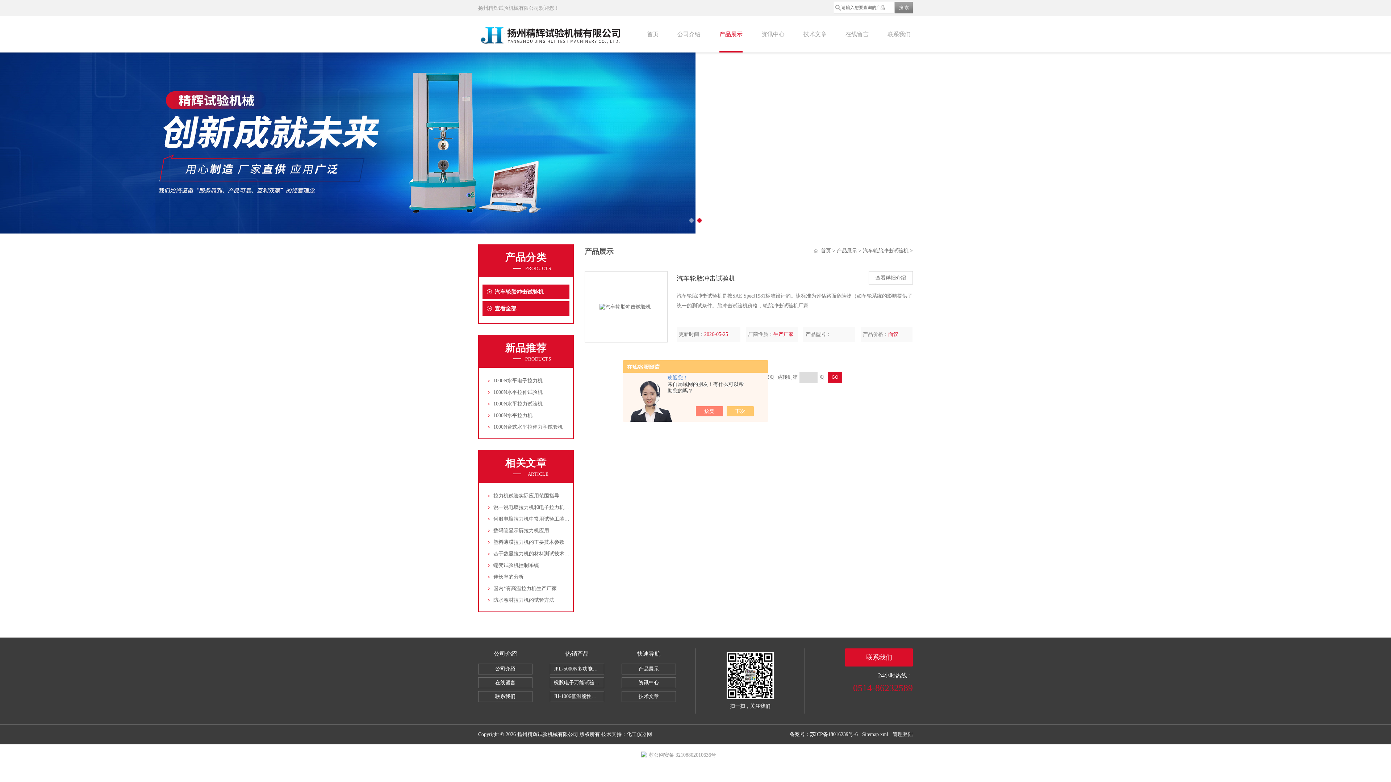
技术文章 (815, 34)
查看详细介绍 (891, 278)
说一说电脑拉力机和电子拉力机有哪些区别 (541, 507)
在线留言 (857, 34)
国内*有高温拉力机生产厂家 (525, 588)
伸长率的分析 (508, 577)
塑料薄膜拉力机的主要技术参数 (528, 542)
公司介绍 (689, 34)
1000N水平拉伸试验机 (518, 392)
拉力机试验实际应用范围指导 (526, 496)
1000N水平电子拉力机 (518, 380)
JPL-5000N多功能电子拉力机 (579, 669)
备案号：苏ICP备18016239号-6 (824, 734)
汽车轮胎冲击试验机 (519, 292)
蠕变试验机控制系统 (516, 565)
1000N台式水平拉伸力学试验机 (528, 427)
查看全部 (506, 308)
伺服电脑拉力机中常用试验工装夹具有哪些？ (544, 519)
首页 (653, 34)
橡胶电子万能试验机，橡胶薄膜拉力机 (579, 682)
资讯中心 (773, 34)
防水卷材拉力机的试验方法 (523, 600)
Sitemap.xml (875, 734)
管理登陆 (903, 734)
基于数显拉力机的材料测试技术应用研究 (539, 553)
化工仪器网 (639, 734)
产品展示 (731, 34)
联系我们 (899, 34)
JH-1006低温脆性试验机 (579, 696)
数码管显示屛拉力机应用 (521, 530)
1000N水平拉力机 (512, 415)
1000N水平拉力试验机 (518, 404)
